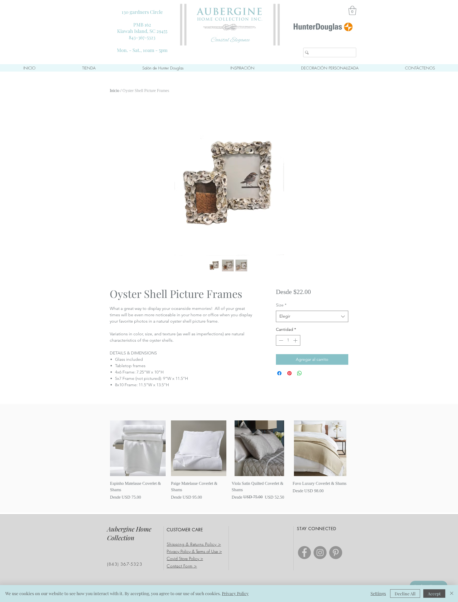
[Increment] (296, 340)
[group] (229, 460)
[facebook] (304, 552)
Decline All (405, 593)
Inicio (114, 90)
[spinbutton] (288, 340)
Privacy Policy (235, 593)
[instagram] (320, 552)
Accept (434, 593)
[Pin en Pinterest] (289, 373)
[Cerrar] (451, 593)
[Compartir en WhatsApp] (299, 373)
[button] (352, 10)
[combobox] (312, 316)
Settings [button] (378, 593)
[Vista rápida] (138, 448)
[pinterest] (335, 552)
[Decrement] (280, 340)
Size (281, 304)
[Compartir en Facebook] (279, 373)
